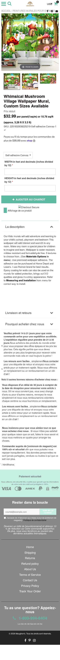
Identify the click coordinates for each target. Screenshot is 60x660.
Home (30, 547)
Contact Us (30, 580)
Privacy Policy (30, 586)
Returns (30, 558)
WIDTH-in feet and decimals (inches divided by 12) (28, 163)
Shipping (30, 552)
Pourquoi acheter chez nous (24, 324)
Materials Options (36, 256)
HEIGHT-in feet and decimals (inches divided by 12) (29, 179)
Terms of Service (30, 574)
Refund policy (30, 563)
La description (15, 226)
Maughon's (20, 633)
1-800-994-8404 (32, 618)
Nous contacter (49, 406)
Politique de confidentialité (34, 520)
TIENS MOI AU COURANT (47, 511)
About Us (30, 569)
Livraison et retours (18, 312)
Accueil (6, 10)
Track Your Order (30, 591)
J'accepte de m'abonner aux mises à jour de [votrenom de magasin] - (31, 518)
